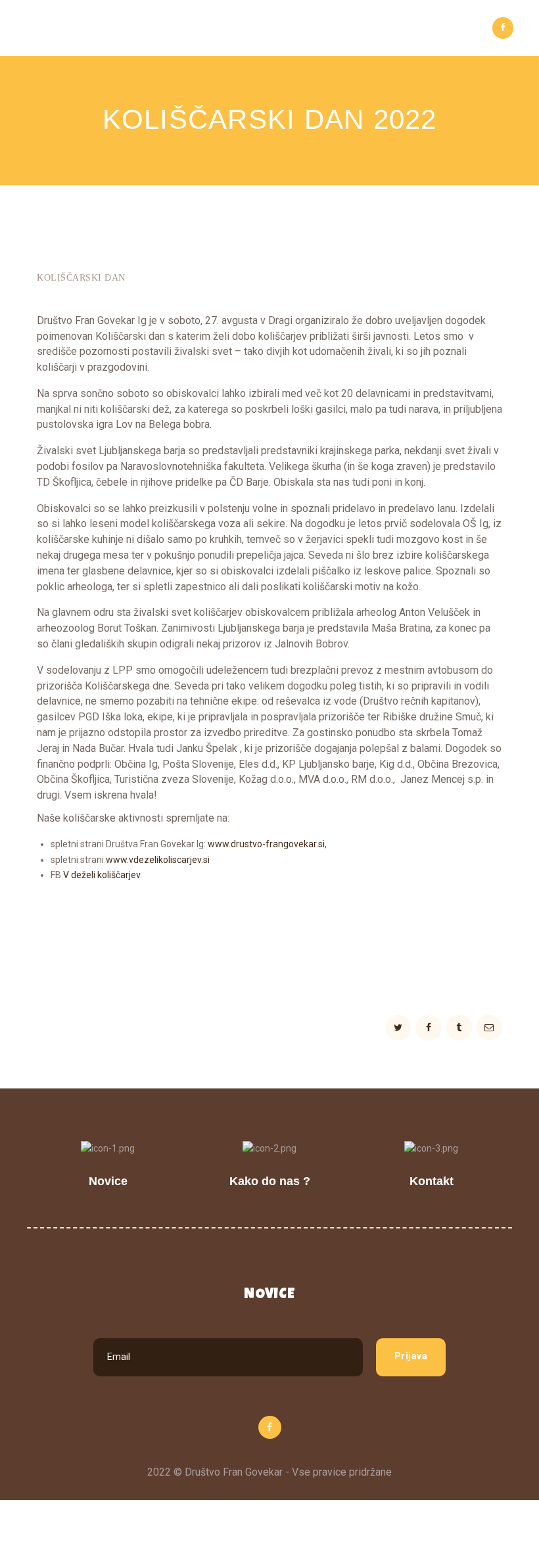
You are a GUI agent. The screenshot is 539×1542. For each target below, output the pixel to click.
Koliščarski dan (81, 278)
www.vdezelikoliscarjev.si (158, 859)
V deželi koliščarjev (101, 875)
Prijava (411, 1356)
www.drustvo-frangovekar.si (266, 844)
